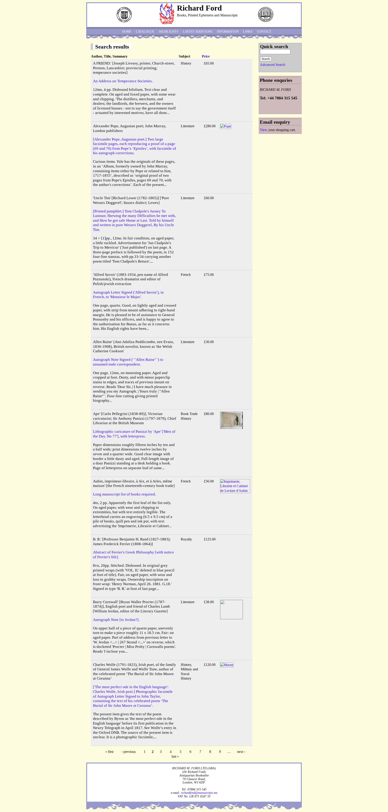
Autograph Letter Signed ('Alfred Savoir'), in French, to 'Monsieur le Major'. (128, 294)
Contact (264, 31)
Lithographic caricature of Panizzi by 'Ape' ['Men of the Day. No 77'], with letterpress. (134, 433)
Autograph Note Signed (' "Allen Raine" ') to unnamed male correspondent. (128, 361)
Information (227, 31)
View (263, 130)
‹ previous (128, 752)
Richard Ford (199, 8)
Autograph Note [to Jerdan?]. (116, 620)
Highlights (168, 31)
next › (241, 752)
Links (247, 31)
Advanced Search (272, 65)
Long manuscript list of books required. (124, 494)
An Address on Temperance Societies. (123, 81)
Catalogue (145, 31)
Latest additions (197, 31)
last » (175, 756)
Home (126, 31)
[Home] (167, 23)
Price (206, 56)
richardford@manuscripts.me (199, 792)
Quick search (274, 46)
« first (109, 752)
